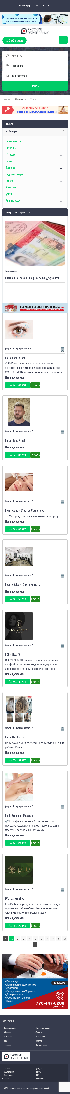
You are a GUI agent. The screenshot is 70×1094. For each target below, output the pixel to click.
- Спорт (5, 1040)
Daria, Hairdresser (15, 737)
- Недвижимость (9, 1028)
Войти (46, 5)
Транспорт (11, 168)
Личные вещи (13, 200)
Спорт (9, 161)
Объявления (9, 1071)
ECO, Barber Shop (14, 898)
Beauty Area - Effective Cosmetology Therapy (30, 510)
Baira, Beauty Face (15, 358)
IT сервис (10, 154)
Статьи (6, 1078)
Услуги (9, 194)
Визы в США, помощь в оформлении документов (32, 278)
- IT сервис (7, 1036)
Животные (11, 187)
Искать (35, 86)
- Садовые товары (42, 1028)
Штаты (38, 1071)
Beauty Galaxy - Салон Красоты (22, 584)
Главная (7, 1068)
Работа (9, 181)
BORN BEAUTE (12, 654)
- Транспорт (7, 1045)
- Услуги (38, 1040)
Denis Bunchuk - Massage (19, 815)
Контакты (40, 1078)
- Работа (38, 1032)
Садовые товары (14, 174)
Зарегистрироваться (28, 5)
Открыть (35, 385)
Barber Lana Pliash (15, 440)
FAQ (37, 1075)
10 (64, 939)
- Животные (40, 1036)
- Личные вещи (41, 1045)
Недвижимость (13, 141)
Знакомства (8, 1075)
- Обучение (6, 1032)
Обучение (11, 148)
